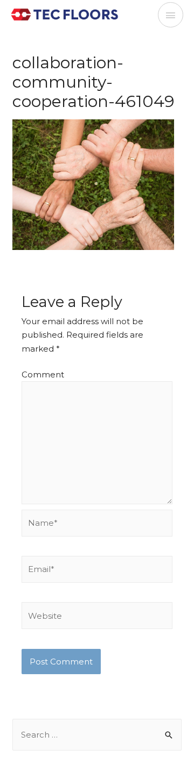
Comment (43, 374)
